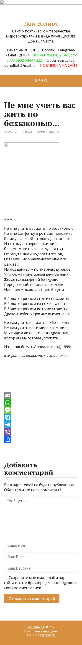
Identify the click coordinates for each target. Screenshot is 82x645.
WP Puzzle (48, 635)
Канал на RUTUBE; (23, 50)
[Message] (41, 410)
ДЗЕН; (25, 55)
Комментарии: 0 (47, 132)
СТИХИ (27, 132)
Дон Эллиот (41, 23)
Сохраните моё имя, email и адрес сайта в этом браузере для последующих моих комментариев (40, 582)
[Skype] (41, 417)
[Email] (41, 395)
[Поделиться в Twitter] (54, 387)
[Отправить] (41, 439)
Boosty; (49, 50)
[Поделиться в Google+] (42, 387)
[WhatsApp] (41, 402)
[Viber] (41, 432)
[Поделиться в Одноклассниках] (31, 387)
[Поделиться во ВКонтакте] (20, 387)
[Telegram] (41, 424)
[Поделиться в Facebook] (8, 387)
